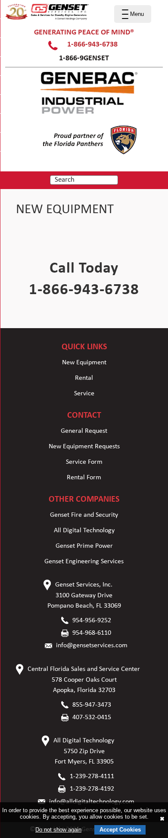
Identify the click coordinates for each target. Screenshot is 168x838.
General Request (84, 431)
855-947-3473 (91, 704)
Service (84, 393)
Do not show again (58, 829)
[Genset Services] (47, 18)
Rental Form (84, 477)
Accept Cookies (120, 829)
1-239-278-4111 (92, 776)
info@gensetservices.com (92, 645)
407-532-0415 (91, 717)
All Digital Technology (84, 530)
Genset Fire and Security (84, 515)
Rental (84, 378)
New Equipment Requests (84, 446)
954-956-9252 (91, 620)
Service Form (84, 462)
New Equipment (84, 362)
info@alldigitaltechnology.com (91, 801)
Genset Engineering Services (84, 561)
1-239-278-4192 (92, 788)
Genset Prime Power (84, 546)
